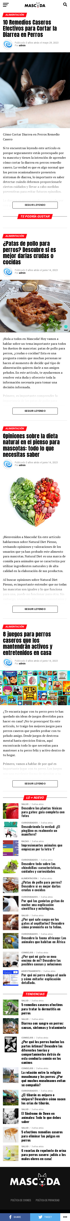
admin (22, 45)
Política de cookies (21, 1200)
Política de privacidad (48, 1200)
